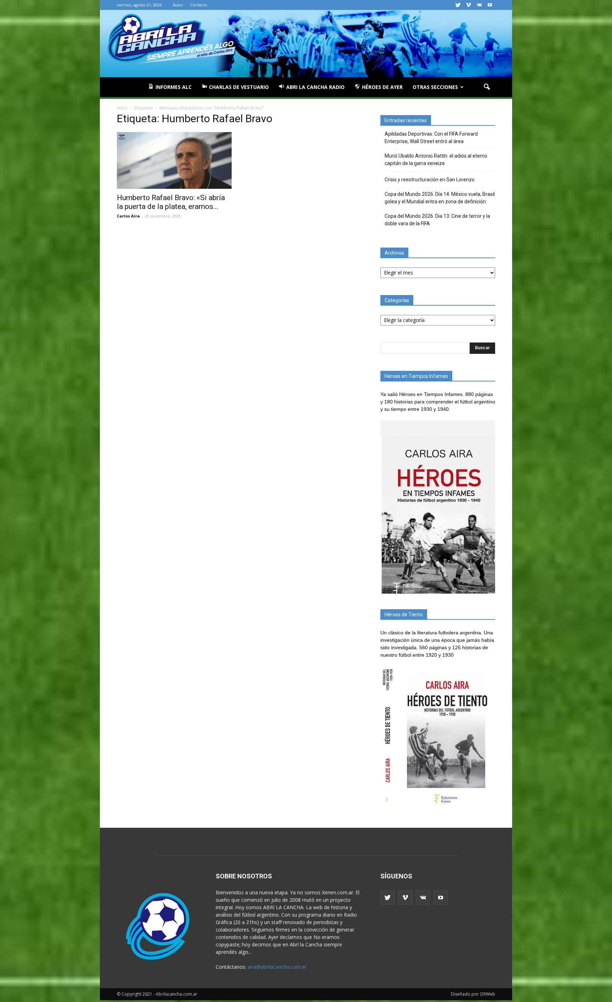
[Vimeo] (468, 5)
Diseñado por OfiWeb (473, 994)
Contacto (198, 4)
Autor (178, 4)
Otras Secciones (435, 87)
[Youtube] (489, 5)
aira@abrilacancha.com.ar (277, 966)
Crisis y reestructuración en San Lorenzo (430, 179)
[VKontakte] (479, 5)
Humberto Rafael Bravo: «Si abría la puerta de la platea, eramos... (171, 202)
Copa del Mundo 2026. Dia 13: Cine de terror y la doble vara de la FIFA (437, 219)
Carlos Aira (128, 216)
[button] (486, 87)
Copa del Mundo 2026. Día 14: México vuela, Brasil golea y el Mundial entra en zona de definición (440, 197)
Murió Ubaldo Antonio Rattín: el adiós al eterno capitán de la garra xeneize (436, 159)
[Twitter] (458, 5)
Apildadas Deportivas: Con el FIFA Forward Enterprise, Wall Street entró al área (431, 137)
